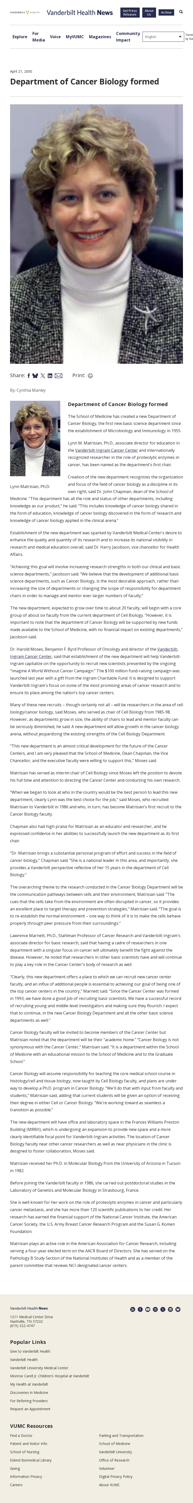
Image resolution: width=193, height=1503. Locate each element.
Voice (55, 36)
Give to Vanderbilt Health (30, 1351)
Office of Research (114, 1460)
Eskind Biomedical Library (31, 1460)
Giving (15, 1468)
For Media (38, 37)
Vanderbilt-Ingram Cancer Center (106, 450)
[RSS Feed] (132, 1309)
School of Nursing (24, 1451)
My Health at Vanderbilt (29, 1384)
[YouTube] (147, 1309)
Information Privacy (26, 1476)
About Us (149, 13)
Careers (16, 1484)
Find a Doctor (21, 1435)
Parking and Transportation (121, 1435)
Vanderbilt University (115, 1451)
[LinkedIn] (170, 1309)
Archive (166, 12)
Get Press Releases (130, 13)
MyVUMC (75, 36)
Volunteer (107, 1468)
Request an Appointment (30, 1408)
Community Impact (128, 37)
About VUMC (109, 1484)
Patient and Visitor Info (28, 1443)
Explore (20, 36)
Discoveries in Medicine (29, 1392)
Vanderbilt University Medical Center (39, 1367)
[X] (162, 1309)
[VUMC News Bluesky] (177, 1309)
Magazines (100, 36)
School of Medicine (114, 1443)
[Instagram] (155, 1309)
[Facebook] (140, 1309)
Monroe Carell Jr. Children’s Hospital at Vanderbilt (49, 1376)
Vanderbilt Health (24, 1359)
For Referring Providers (29, 1400)
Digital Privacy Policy (115, 1476)
